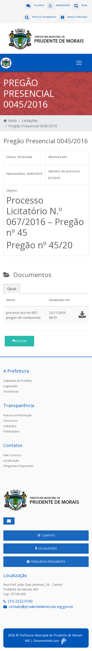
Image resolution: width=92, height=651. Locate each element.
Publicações (11, 431)
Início (12, 120)
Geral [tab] (11, 288)
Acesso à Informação (17, 415)
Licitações (30, 120)
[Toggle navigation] (79, 62)
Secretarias (11, 391)
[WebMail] (9, 521)
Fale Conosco (12, 455)
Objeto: (11, 190)
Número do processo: (64, 171)
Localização (11, 460)
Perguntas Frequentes (18, 466)
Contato (47, 535)
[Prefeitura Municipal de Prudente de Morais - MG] (46, 38)
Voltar (21, 341)
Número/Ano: (16, 173)
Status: (11, 157)
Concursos (10, 421)
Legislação (10, 386)
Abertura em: (57, 157)
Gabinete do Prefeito (17, 381)
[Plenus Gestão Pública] (64, 640)
